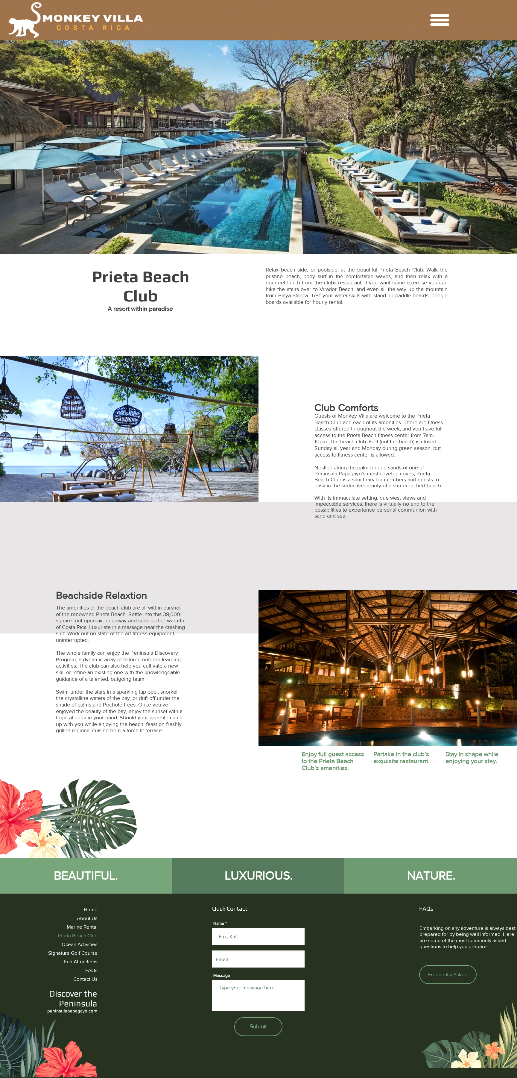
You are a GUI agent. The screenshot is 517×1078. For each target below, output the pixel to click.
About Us (87, 918)
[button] (440, 19)
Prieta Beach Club (78, 935)
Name (218, 923)
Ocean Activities (80, 944)
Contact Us (85, 979)
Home (91, 909)
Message (221, 975)
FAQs (91, 970)
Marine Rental (82, 927)
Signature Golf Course (73, 953)
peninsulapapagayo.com (72, 1010)
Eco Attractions (81, 961)
